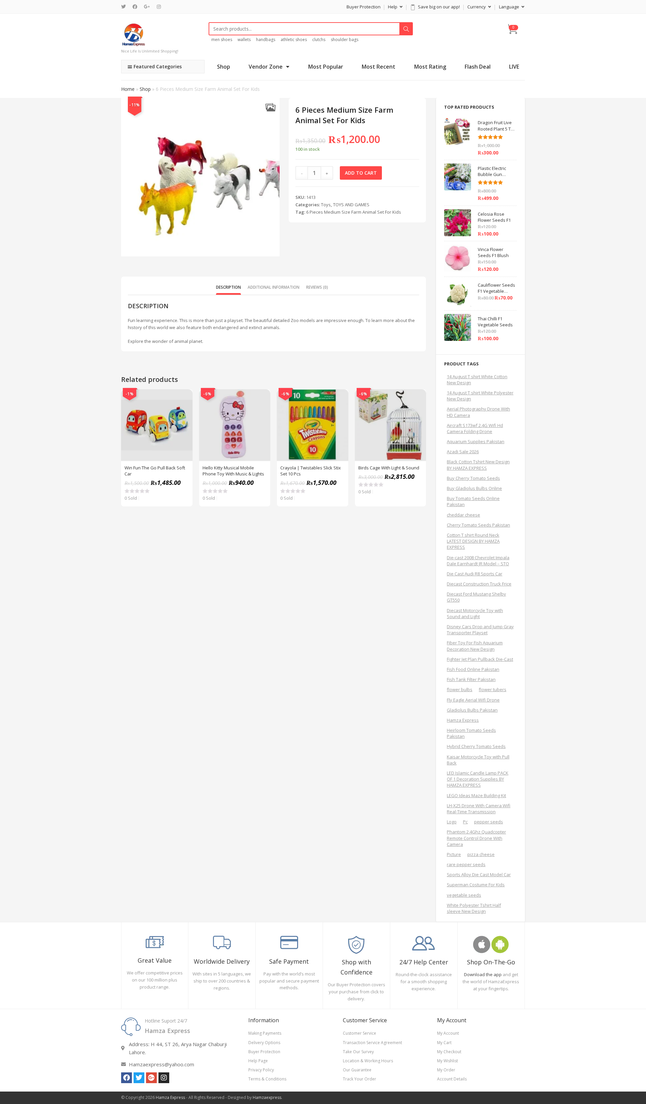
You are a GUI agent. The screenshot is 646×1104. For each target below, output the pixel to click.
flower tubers (492, 689)
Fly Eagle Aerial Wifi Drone (473, 700)
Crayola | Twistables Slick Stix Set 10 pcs (310, 471)
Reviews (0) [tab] (317, 287)
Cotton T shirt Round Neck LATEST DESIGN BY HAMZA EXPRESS (473, 541)
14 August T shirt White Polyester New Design (480, 396)
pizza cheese (481, 854)
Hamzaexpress (267, 1097)
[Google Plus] (147, 6)
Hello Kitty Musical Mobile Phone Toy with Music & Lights (233, 471)
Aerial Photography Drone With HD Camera (478, 412)
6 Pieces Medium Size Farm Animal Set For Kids (353, 212)
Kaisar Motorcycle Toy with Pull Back (478, 760)
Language (509, 7)
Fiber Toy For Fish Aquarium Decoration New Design (475, 646)
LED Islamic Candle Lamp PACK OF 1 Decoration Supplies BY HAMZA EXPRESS (477, 779)
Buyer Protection (364, 7)
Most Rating (430, 66)
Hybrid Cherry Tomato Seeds (476, 746)
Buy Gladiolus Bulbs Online (474, 488)
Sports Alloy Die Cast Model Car (479, 874)
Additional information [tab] (273, 287)
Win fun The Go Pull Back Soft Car (154, 471)
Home (128, 89)
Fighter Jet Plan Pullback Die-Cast (480, 659)
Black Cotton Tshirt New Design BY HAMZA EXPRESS (478, 465)
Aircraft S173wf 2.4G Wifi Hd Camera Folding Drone (475, 428)
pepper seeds (488, 822)
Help (393, 7)
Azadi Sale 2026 (463, 452)
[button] (270, 107)
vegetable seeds (464, 895)
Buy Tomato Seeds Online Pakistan (473, 501)
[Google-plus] (151, 1077)
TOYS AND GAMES (351, 205)
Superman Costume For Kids (476, 885)
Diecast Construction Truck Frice (479, 584)
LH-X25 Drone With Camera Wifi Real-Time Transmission (478, 809)
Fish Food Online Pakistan (473, 669)
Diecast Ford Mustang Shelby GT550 (476, 597)
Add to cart (361, 173)
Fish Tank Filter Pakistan (471, 679)
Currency (477, 7)
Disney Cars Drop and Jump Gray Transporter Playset (480, 630)
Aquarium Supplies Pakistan (475, 441)
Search (406, 29)
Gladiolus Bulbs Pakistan (472, 710)
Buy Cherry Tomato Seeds (473, 478)
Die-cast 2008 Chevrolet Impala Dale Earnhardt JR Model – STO (478, 561)
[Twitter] (125, 6)
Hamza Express (463, 720)
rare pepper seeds (466, 864)
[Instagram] (158, 6)
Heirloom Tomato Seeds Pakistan (471, 733)
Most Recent (378, 66)
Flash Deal (478, 66)
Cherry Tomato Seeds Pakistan (478, 525)
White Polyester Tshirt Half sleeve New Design (474, 908)
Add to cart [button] (183, 414)
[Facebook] (135, 6)
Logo (452, 822)
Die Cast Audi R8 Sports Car (474, 574)
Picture (454, 854)
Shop (223, 66)
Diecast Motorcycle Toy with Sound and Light (475, 613)
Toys (326, 205)
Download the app (483, 974)
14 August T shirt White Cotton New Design (477, 379)
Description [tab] (228, 287)
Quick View (183, 398)
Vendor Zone (266, 66)
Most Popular (325, 66)
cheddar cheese (463, 515)
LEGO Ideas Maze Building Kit (476, 795)
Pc (465, 822)
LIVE (514, 66)
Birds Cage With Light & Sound (388, 468)
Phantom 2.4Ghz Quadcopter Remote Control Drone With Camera (476, 838)
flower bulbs (459, 689)
